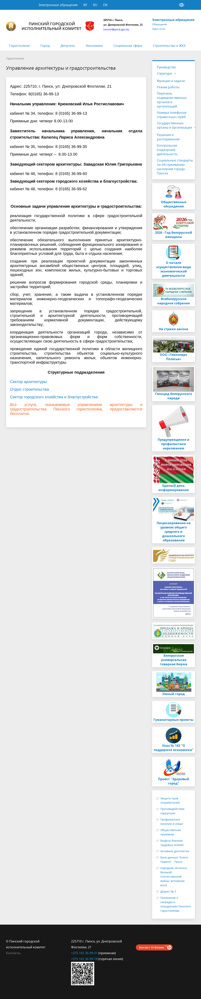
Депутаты (67, 45)
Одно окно (158, 29)
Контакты (13, 953)
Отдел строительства (29, 389)
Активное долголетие (174, 851)
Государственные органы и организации (174, 125)
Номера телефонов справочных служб (171, 114)
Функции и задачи (171, 81)
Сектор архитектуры (28, 382)
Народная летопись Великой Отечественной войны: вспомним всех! (173, 876)
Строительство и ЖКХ (169, 45)
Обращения (159, 24)
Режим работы (168, 87)
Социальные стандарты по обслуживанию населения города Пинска (175, 166)
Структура (164, 73)
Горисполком (19, 45)
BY (85, 5)
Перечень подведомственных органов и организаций (171, 99)
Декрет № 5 (168, 891)
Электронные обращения (58, 5)
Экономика (94, 45)
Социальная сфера (127, 45)
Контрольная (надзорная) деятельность (167, 149)
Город (45, 45)
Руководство (166, 67)
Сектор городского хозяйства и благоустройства (54, 397)
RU (95, 5)
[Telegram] (146, 941)
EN (105, 5)
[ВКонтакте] (139, 941)
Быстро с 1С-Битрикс (151, 947)
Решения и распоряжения (168, 137)
